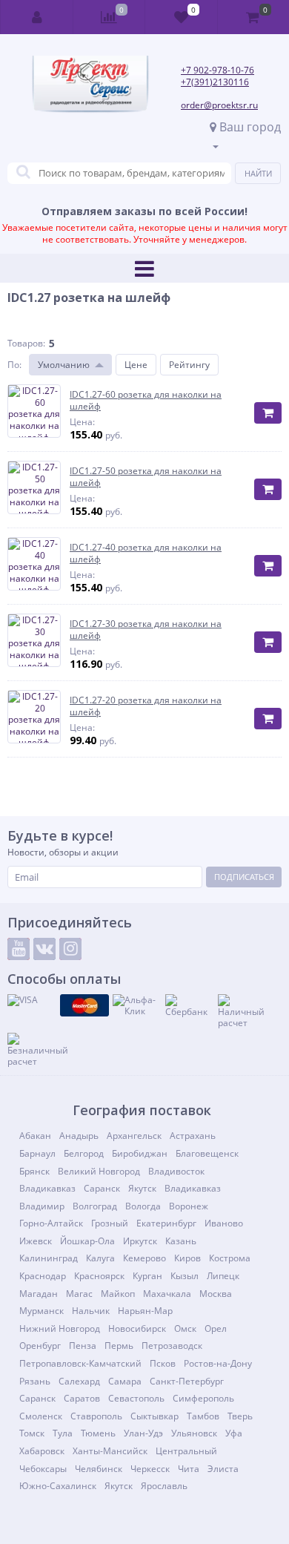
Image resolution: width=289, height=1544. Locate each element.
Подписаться (244, 876)
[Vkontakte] (44, 949)
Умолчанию (64, 364)
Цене (135, 364)
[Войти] (37, 17)
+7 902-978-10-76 (217, 70)
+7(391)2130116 (215, 82)
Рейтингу (189, 364)
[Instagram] (70, 949)
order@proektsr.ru (219, 105)
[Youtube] (18, 949)
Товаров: (26, 343)
